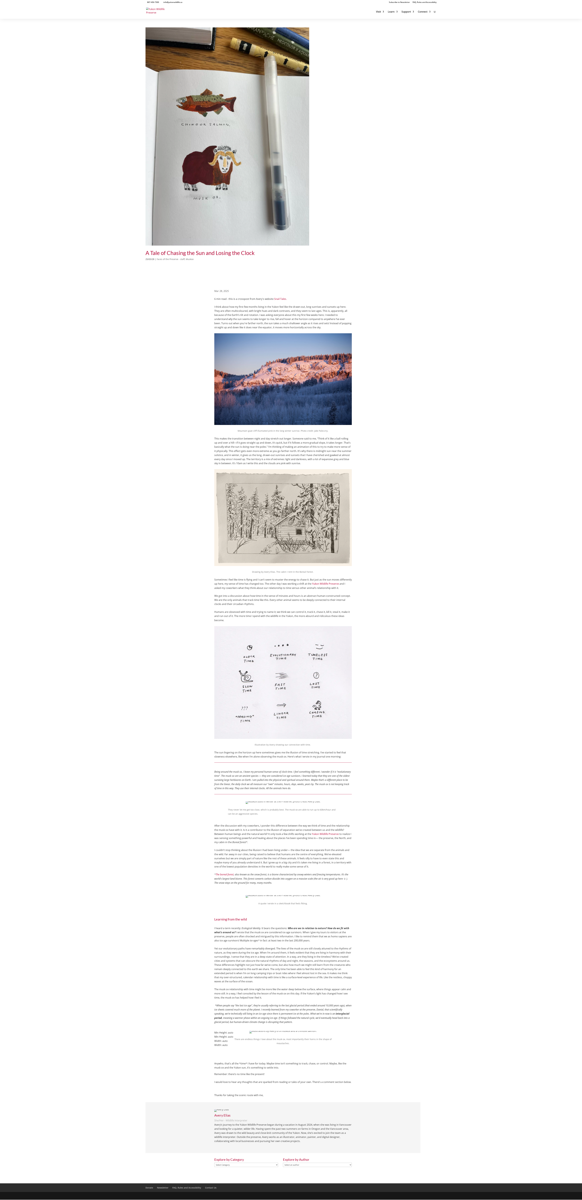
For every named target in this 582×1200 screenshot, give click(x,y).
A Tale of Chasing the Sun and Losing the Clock (200, 253)
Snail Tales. (280, 299)
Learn (391, 12)
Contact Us (210, 1187)
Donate (149, 1187)
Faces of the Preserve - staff (171, 259)
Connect (422, 12)
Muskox (190, 259)
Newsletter (162, 1187)
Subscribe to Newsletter (399, 2)
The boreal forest (225, 874)
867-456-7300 (153, 2)
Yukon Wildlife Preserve (325, 583)
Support (406, 12)
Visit (378, 12)
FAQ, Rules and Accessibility (424, 2)
